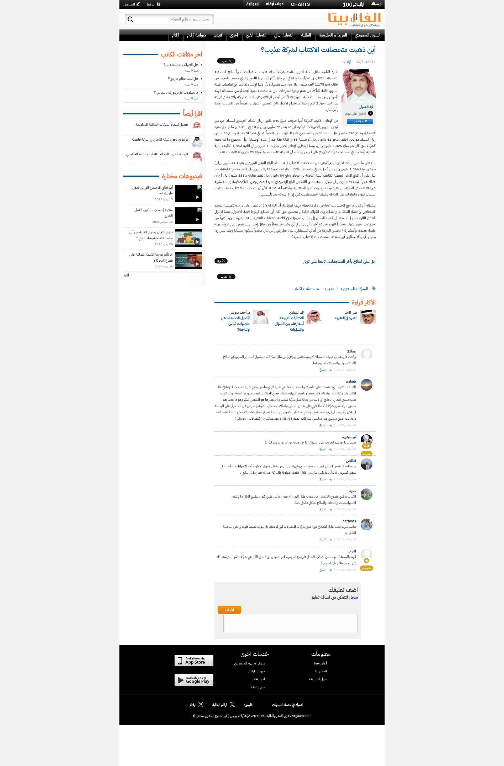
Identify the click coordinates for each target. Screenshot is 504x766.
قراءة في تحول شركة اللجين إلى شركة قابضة (160, 139)
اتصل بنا (321, 671)
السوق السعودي (368, 35)
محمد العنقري (296, 312)
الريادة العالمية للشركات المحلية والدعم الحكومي (157, 154)
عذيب (329, 289)
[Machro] (327, 4)
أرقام (175, 35)
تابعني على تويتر (355, 113)
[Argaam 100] (353, 4)
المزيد (126, 275)
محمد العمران (366, 107)
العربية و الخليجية (333, 35)
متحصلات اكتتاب (305, 289)
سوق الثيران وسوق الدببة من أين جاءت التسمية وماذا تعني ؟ (151, 235)
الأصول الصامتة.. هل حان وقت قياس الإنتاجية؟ (235, 323)
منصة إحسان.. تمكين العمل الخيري (153, 212)
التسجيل (129, 4)
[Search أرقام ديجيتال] (130, 19)
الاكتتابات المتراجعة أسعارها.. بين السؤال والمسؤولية (289, 323)
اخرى (234, 35)
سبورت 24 (257, 687)
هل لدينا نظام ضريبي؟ (183, 78)
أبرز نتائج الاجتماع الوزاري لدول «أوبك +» (152, 190)
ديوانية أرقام (196, 35)
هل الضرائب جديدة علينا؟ (181, 64)
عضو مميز (366, 568)
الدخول (150, 4)
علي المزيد (351, 312)
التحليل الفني (256, 35)
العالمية (306, 35)
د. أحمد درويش (239, 312)
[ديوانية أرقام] (253, 4)
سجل (353, 597)
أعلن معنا (320, 663)
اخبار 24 (259, 679)
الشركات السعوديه (354, 289)
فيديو (218, 35)
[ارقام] (376, 4)
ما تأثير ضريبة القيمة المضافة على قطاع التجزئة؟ (151, 257)
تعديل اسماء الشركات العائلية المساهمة (162, 124)
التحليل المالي (283, 35)
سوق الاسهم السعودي (249, 663)
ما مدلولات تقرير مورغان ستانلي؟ (176, 92)
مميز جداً (367, 454)
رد (330, 369)
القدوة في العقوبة (346, 318)
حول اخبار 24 (317, 679)
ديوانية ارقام (256, 671)
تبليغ (323, 369)
